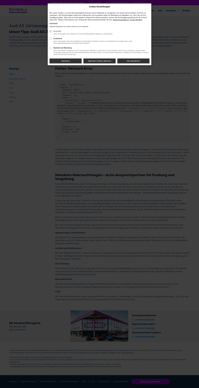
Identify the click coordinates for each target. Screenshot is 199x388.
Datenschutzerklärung (121, 20)
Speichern (65, 61)
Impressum (54, 23)
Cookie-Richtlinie (136, 20)
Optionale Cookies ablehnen (99, 61)
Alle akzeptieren (133, 61)
